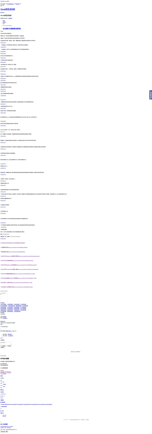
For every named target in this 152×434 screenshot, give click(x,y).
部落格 (4, 22)
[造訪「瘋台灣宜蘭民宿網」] (4, 404)
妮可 (1, 324)
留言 (10, 331)
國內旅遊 (10, 334)
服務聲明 (87, 419)
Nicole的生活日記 (7, 9)
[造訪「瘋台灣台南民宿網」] (41, 404)
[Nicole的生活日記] (4, 301)
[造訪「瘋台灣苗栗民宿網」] (20, 404)
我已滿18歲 (3, 431)
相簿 (4, 20)
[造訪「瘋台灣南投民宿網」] (34, 404)
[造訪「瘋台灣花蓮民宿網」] (12, 404)
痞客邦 (7, 331)
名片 (4, 23)
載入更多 (2, 340)
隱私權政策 (83, 419)
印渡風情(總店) (4, 229)
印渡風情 (22, 35)
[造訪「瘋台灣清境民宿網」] (26, 404)
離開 (7, 431)
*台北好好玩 (10, 335)
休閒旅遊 (10, 18)
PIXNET (67, 419)
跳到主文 (2, 12)
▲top (1, 337)
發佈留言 (2, 347)
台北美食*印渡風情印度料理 (12, 28)
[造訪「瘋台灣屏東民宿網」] (48, 404)
